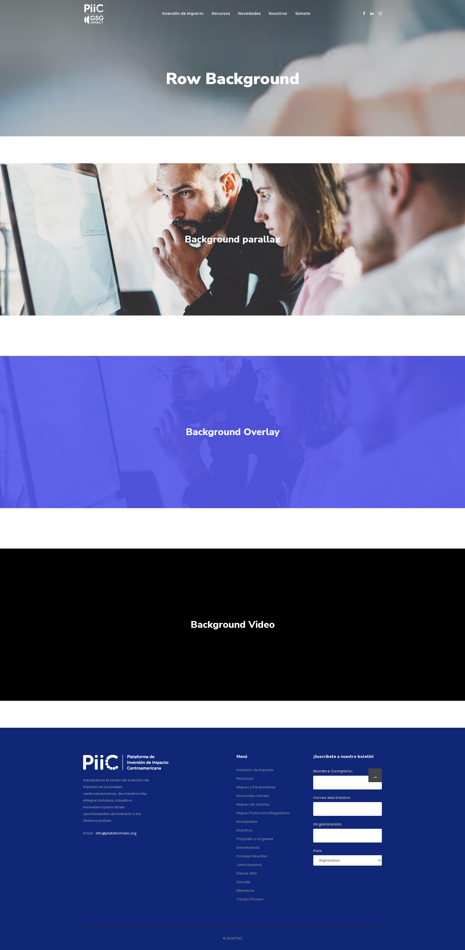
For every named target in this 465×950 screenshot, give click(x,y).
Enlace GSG (247, 873)
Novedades (249, 13)
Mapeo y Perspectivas (256, 787)
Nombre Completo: (333, 771)
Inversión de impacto (183, 13)
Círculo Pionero (250, 899)
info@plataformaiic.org (116, 833)
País (317, 850)
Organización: (327, 824)
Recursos (221, 13)
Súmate (302, 13)
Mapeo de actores (253, 804)
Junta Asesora (249, 864)
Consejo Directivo (252, 856)
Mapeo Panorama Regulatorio (263, 813)
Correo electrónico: (332, 797)
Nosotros (278, 13)
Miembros (245, 890)
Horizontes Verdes (253, 795)
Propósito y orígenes (255, 838)
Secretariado (248, 847)
